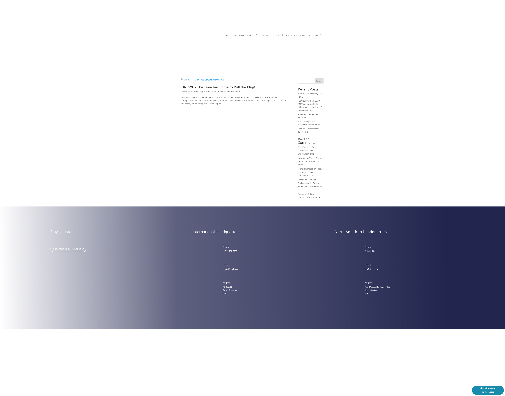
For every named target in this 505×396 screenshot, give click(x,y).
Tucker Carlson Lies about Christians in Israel (307, 150)
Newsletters (236, 91)
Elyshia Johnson (191, 91)
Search (319, 81)
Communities (266, 35)
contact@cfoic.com (231, 269)
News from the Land (221, 91)
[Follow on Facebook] (53, 266)
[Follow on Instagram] (61, 266)
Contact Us (305, 35)
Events (277, 35)
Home (228, 35)
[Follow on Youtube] (76, 266)
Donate (316, 35)
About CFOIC (238, 35)
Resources (290, 35)
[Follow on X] (69, 266)
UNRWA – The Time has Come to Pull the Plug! (218, 87)
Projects (250, 35)
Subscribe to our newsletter (68, 248)
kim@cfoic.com (371, 269)
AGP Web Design (256, 364)
